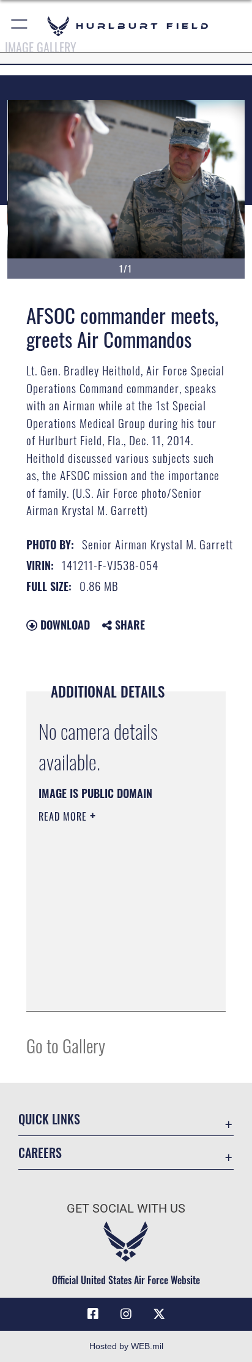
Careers (40, 1153)
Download (63, 625)
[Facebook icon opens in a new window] (93, 1314)
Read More (64, 816)
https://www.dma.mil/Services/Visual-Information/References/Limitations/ (113, 988)
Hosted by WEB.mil (126, 1346)
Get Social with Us (126, 1209)
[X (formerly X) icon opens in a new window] (159, 1314)
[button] (20, 26)
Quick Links (49, 1119)
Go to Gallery (65, 1045)
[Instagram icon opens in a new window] (126, 1314)
